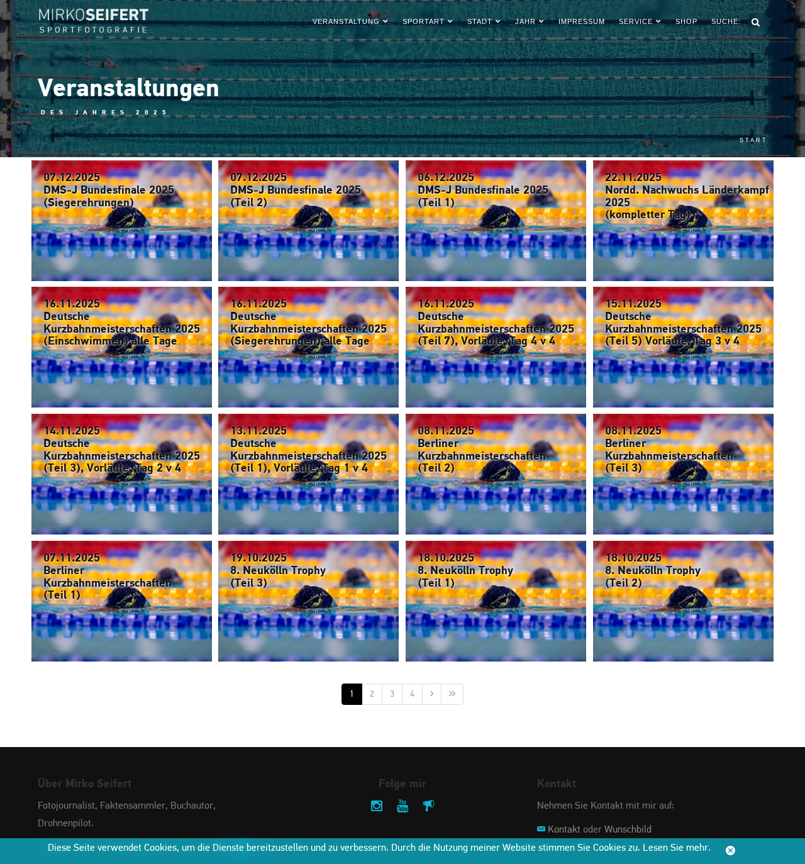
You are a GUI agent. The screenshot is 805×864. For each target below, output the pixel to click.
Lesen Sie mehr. (677, 848)
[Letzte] (452, 694)
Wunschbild (628, 830)
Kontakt (564, 830)
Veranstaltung (346, 21)
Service (636, 21)
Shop (686, 21)
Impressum (581, 21)
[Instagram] (376, 807)
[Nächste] (431, 694)
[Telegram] (428, 807)
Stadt (479, 21)
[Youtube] (402, 807)
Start (754, 140)
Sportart (423, 21)
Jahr (525, 21)
